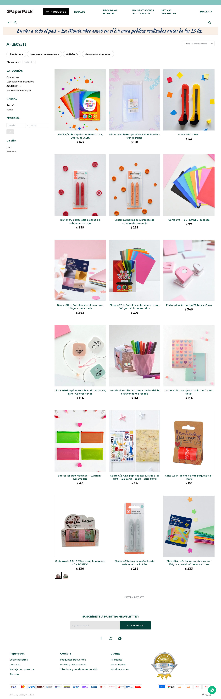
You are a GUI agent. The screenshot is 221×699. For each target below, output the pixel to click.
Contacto (15, 664)
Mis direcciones (119, 669)
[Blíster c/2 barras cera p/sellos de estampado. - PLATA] (134, 526)
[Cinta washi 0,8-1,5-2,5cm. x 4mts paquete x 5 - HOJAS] (65, 575)
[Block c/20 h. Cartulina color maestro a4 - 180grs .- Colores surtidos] (134, 270)
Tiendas (14, 674)
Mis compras (117, 664)
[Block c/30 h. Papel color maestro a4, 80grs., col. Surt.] (80, 99)
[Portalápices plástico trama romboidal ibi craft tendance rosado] (134, 355)
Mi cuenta (116, 659)
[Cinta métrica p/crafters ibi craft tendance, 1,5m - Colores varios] (80, 355)
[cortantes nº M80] (189, 99)
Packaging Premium (110, 12)
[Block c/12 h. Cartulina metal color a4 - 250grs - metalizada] (80, 270)
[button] (210, 23)
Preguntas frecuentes (73, 659)
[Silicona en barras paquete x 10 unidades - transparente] (134, 99)
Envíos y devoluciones (73, 664)
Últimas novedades (168, 12)
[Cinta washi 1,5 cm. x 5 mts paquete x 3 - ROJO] (189, 441)
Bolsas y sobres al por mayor (143, 12)
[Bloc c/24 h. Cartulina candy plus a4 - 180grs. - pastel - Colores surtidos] (189, 526)
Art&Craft (28, 62)
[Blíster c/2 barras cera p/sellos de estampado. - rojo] (80, 185)
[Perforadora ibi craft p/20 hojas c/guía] (189, 270)
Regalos (79, 12)
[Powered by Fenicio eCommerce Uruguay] (206, 695)
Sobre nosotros (19, 659)
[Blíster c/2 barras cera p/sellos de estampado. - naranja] (134, 185)
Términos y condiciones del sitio (79, 669)
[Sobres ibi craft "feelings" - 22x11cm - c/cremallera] (80, 441)
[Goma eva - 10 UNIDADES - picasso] (189, 185)
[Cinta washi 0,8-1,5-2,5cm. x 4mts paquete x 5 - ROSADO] (80, 526)
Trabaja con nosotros (22, 669)
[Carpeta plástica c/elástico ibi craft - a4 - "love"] (189, 355)
